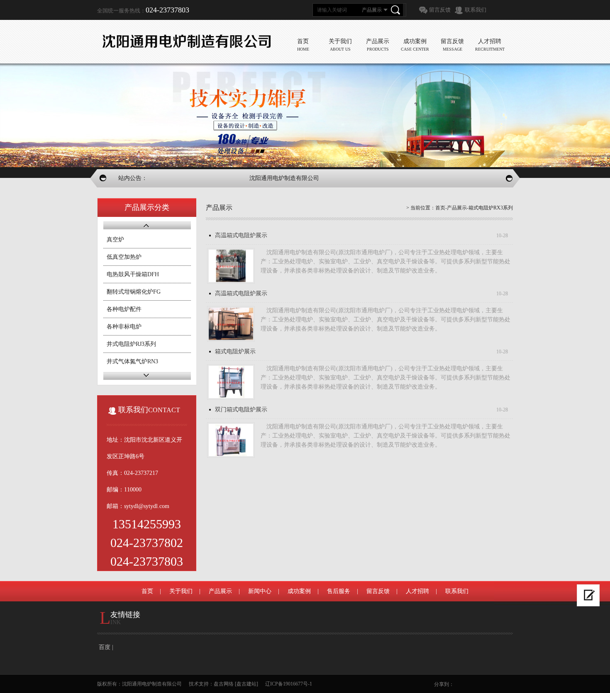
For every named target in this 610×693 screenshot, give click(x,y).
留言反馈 (440, 10)
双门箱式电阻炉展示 (241, 409)
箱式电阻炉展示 (235, 351)
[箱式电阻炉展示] (231, 382)
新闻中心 (259, 591)
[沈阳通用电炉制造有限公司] (186, 41)
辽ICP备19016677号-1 (288, 684)
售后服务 (338, 591)
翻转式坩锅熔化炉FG (134, 292)
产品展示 (457, 208)
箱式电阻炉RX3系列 (490, 208)
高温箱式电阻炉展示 (241, 235)
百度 (104, 647)
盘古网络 (224, 684)
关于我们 (181, 591)
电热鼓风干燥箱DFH (133, 274)
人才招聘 (417, 591)
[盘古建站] (246, 684)
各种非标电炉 (124, 326)
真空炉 (115, 239)
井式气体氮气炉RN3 (132, 361)
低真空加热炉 (124, 257)
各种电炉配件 (124, 309)
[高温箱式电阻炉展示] (231, 266)
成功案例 (299, 591)
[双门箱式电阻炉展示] (231, 440)
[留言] (588, 595)
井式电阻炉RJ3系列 (131, 344)
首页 (440, 208)
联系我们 (475, 10)
